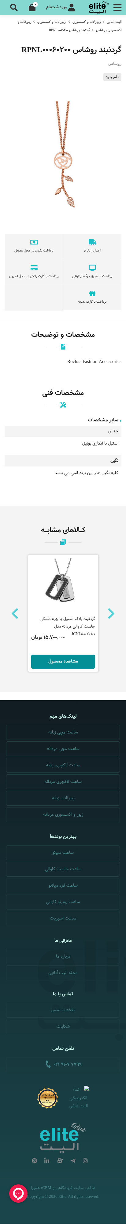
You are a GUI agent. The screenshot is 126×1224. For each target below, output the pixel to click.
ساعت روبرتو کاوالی (63, 902)
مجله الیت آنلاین (63, 972)
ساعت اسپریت (63, 918)
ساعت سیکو (63, 852)
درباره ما (63, 956)
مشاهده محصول (63, 661)
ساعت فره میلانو (63, 885)
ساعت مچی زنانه (63, 732)
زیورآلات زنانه (63, 798)
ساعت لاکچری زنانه (63, 765)
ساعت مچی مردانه (63, 748)
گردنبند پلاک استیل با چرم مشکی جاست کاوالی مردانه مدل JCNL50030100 (67, 627)
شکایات (63, 1026)
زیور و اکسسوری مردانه (63, 814)
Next (111, 613)
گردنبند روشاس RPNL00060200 (69, 30)
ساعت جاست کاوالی (63, 869)
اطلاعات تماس (63, 1010)
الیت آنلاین (114, 22)
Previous (15, 613)
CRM (46, 1187)
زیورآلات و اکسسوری (86, 22)
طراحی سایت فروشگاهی (75, 1188)
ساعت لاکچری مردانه (63, 781)
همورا (35, 1188)
